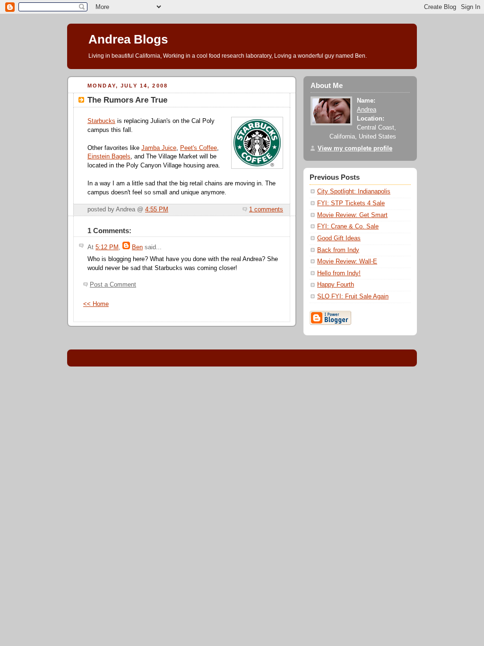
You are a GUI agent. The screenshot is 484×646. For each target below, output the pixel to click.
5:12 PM (107, 247)
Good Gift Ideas (339, 238)
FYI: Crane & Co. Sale (348, 226)
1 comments (266, 209)
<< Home (96, 304)
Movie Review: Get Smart (352, 215)
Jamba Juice (158, 148)
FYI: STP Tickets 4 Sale (351, 203)
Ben (137, 247)
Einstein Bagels (108, 156)
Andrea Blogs (128, 39)
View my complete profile (355, 148)
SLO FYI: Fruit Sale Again (353, 296)
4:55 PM (156, 209)
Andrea (366, 109)
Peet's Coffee (198, 148)
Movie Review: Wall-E (347, 261)
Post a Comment (113, 284)
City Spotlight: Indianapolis (353, 191)
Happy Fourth (335, 284)
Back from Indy (338, 250)
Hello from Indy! (339, 273)
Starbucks (101, 121)
